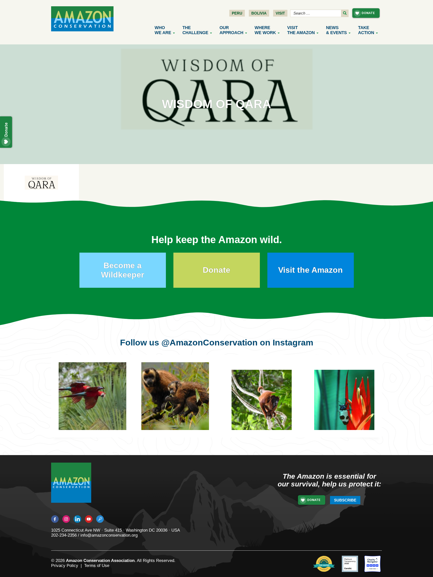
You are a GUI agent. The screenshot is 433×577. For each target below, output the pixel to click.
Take (366, 30)
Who (163, 30)
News (336, 30)
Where (265, 30)
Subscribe (345, 500)
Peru (237, 13)
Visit (280, 13)
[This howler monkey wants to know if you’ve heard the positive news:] (265, 403)
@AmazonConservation (209, 342)
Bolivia (259, 13)
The (195, 30)
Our (231, 30)
